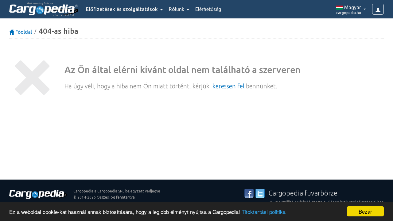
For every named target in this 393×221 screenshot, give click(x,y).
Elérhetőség (208, 9)
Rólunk (177, 9)
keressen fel (228, 86)
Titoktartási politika (264, 211)
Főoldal (23, 32)
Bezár (365, 211)
